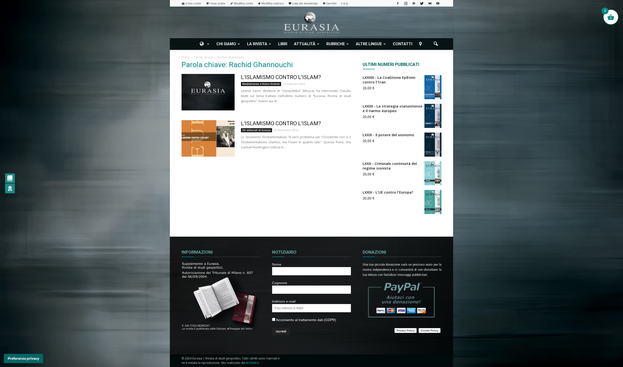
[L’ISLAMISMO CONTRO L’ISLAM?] (208, 92)
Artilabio (252, 363)
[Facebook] (397, 3)
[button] (435, 44)
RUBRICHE (335, 44)
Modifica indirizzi (273, 3)
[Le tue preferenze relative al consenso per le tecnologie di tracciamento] (23, 358)
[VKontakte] (429, 3)
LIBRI (282, 44)
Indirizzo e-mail (283, 301)
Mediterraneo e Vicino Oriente (261, 84)
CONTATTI (402, 44)
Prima (186, 57)
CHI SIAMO (226, 44)
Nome (276, 264)
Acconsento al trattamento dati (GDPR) (305, 320)
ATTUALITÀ (304, 44)
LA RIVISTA (257, 44)
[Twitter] (421, 3)
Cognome (279, 283)
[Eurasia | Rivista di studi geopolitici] (311, 22)
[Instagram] (405, 3)
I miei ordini (217, 3)
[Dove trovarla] (421, 44)
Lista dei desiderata (305, 3)
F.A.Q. (345, 3)
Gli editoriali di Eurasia (256, 130)
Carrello (331, 3)
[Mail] (413, 3)
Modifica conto (243, 3)
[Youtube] (437, 3)
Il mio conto (193, 3)
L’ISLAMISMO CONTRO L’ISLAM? (281, 77)
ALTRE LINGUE (369, 44)
